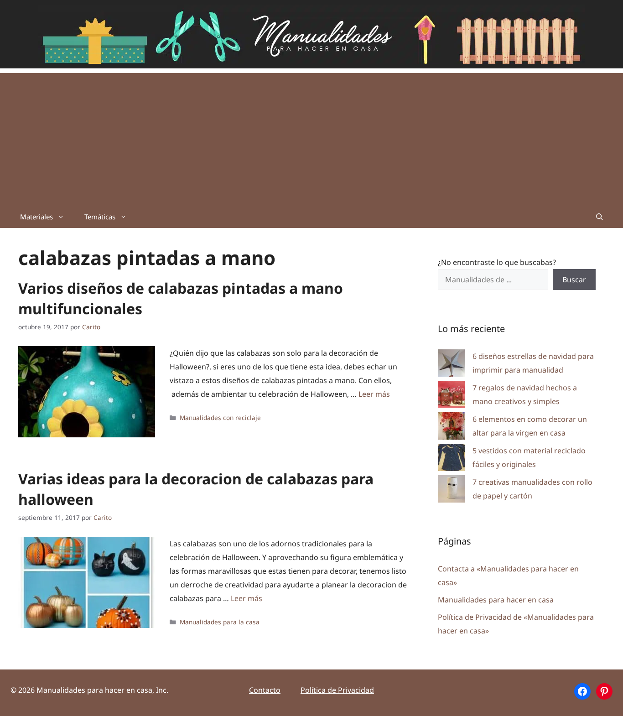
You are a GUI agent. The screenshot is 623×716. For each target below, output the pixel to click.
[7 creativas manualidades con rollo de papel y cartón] (451, 491)
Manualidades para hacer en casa (496, 600)
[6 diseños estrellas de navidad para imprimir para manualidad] (451, 365)
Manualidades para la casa (220, 621)
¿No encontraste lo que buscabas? (497, 262)
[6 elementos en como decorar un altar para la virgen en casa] (451, 428)
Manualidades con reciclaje (220, 417)
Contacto (264, 690)
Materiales (36, 216)
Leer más (374, 394)
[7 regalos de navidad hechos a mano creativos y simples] (451, 396)
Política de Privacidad (337, 690)
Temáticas (99, 216)
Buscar (574, 280)
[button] (599, 216)
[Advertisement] (311, 137)
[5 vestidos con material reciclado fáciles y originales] (451, 459)
